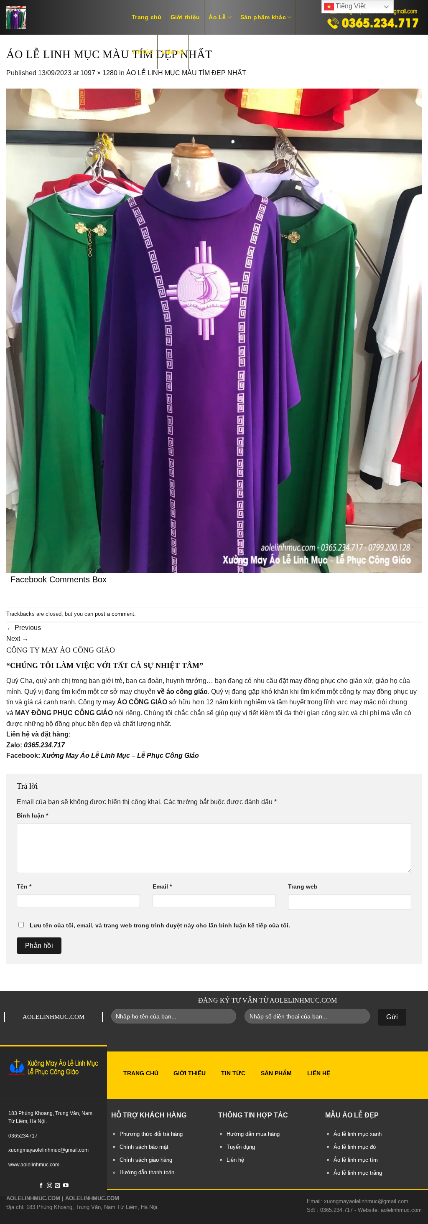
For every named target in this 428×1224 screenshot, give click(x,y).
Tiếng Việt (350, 6)
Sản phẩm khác (263, 17)
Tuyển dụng (241, 1147)
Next (17, 638)
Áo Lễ (217, 17)
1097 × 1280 (98, 72)
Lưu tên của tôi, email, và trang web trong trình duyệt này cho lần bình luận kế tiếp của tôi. (160, 925)
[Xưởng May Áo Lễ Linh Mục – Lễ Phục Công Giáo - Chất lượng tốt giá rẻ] (60, 17)
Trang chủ (147, 17)
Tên (24, 886)
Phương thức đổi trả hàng (151, 1134)
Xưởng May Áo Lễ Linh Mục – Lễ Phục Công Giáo (120, 755)
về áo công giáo (182, 691)
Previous (23, 627)
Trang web (303, 886)
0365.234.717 (44, 745)
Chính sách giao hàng (146, 1160)
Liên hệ (173, 51)
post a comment (114, 614)
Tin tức (142, 51)
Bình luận (32, 815)
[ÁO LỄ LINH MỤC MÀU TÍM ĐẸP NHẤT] (214, 330)
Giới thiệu (185, 17)
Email (162, 886)
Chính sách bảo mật (144, 1147)
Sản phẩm (276, 1073)
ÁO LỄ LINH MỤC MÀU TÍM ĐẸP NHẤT (186, 72)
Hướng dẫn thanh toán (147, 1173)
